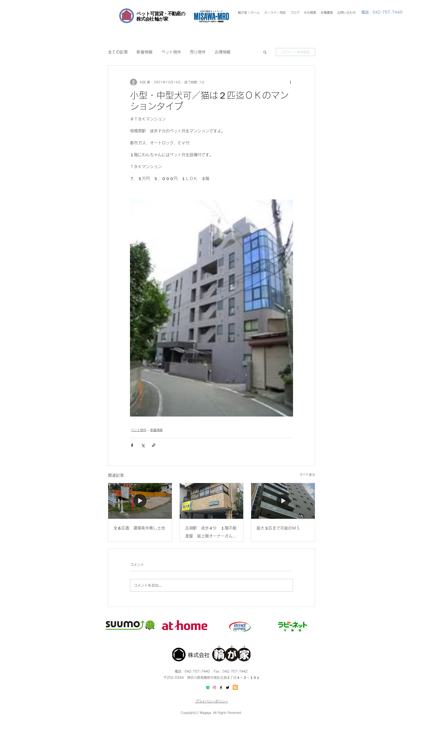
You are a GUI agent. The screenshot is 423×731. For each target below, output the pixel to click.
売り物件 (198, 52)
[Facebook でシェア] (132, 445)
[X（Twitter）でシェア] (143, 445)
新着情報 (144, 52)
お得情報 (222, 52)
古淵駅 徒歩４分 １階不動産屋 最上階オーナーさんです (211, 533)
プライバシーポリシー (211, 701)
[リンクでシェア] (154, 445)
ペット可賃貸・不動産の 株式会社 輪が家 (160, 16)
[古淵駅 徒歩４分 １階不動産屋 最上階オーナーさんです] (211, 501)
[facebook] (221, 687)
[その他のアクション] (290, 82)
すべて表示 (307, 474)
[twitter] (227, 687)
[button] (265, 52)
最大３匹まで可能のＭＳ (278, 528)
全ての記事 (118, 52)
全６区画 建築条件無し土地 (139, 528)
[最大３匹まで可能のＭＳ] (283, 501)
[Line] (208, 687)
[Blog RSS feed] (235, 687)
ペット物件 (171, 52)
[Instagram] (214, 687)
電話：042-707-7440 (382, 12)
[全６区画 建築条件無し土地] (140, 501)
